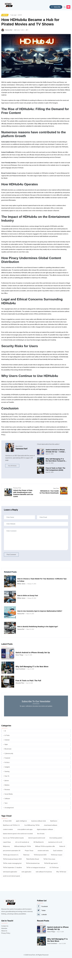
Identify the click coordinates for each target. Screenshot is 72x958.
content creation (8, 829)
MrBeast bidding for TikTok (22, 846)
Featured (7, 758)
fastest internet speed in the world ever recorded (18, 833)
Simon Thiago (19, 655)
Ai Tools (6, 735)
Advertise (4, 928)
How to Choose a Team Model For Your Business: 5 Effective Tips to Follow (42, 580)
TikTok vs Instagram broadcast (35, 867)
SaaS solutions (58, 850)
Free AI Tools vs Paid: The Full (28, 681)
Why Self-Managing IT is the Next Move (32, 667)
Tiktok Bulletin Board (32, 859)
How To (5, 15)
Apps (6, 744)
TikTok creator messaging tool (12, 863)
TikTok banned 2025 (40, 855)
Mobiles (6, 785)
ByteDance (53, 821)
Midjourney (6, 846)
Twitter (43, 910)
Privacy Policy (5, 933)
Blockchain (7, 749)
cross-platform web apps (24, 829)
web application (26, 872)
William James (21, 583)
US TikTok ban (54, 867)
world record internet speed (11, 876)
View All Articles (12, 465)
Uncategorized (9, 807)
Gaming (6, 771)
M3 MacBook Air (39, 842)
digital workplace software (45, 829)
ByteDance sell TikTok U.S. (11, 825)
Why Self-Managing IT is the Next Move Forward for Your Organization (56, 460)
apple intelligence (21, 821)
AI (5, 731)
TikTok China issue (49, 859)
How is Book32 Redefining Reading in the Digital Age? (37, 626)
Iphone (6, 780)
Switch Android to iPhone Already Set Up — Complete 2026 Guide (56, 451)
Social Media (8, 794)
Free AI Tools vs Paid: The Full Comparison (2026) (55, 469)
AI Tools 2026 (7, 821)
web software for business (44, 872)
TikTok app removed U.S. (11, 855)
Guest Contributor (20, 669)
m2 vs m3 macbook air (22, 842)
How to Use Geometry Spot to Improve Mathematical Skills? (39, 611)
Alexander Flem (20, 683)
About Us (4, 931)
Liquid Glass (7, 842)
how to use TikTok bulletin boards (13, 838)
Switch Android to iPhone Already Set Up (33, 652)
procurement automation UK (11, 850)
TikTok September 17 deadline (12, 867)
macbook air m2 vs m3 (55, 842)
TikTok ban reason (56, 855)
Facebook (44, 906)
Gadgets (7, 767)
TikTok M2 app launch (51, 863)
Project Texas (29, 850)
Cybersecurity (8, 753)
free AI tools (40, 833)
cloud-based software (50, 825)
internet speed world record (36, 838)
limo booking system (55, 838)
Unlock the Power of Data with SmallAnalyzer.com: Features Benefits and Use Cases (23, 493)
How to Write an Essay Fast (27, 595)
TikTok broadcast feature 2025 (12, 859)
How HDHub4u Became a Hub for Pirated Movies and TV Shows (30, 22)
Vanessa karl (8, 30)
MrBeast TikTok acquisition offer (45, 846)
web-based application (10, 872)
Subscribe (57, 7)
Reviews (7, 789)
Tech (5, 803)
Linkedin (44, 914)
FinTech (6, 762)
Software (7, 798)
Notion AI (62, 846)
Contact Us (4, 926)
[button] (68, 7)
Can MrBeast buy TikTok (32, 825)
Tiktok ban (26, 855)
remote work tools (43, 850)
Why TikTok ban (61, 872)
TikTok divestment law (33, 863)
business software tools (38, 821)
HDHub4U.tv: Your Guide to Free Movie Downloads (49, 492)
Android (6, 740)
